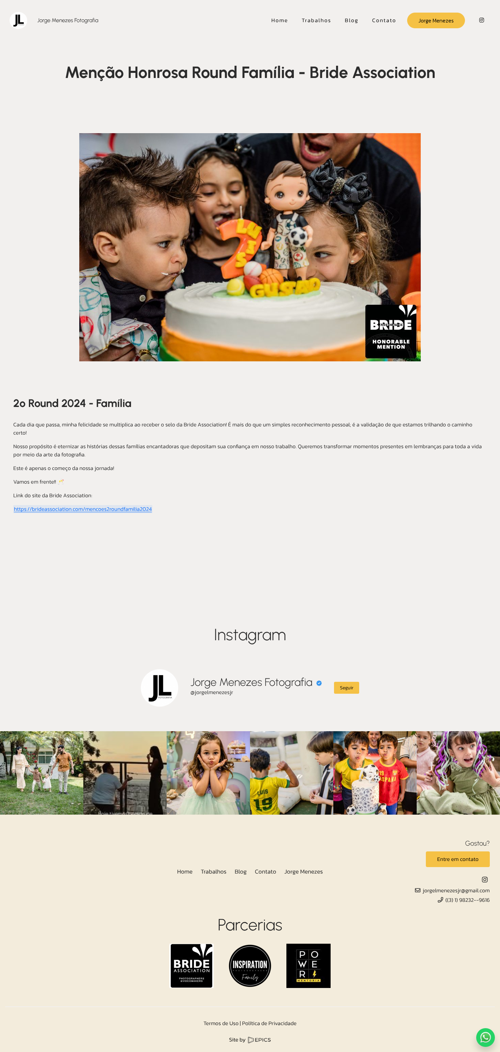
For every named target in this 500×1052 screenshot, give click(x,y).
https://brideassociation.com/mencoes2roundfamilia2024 (83, 509)
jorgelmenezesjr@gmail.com (456, 890)
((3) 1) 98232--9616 (467, 900)
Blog (241, 871)
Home (185, 871)
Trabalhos (214, 871)
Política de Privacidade (269, 1023)
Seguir (346, 687)
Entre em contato (458, 859)
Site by (238, 1040)
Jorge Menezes (436, 20)
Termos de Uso (220, 1023)
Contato (265, 871)
